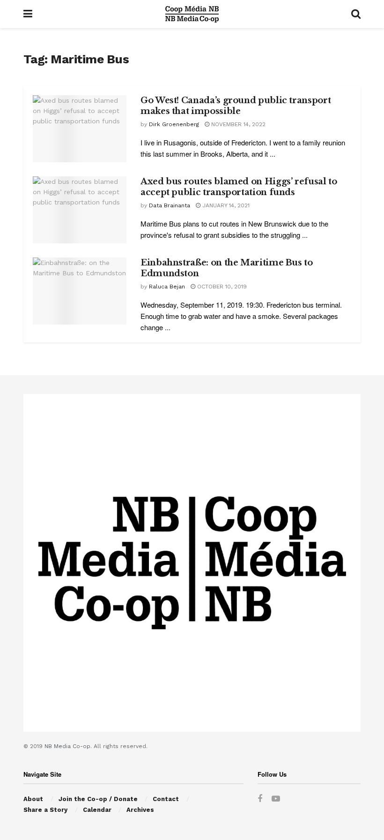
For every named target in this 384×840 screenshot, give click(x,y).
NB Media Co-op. (69, 746)
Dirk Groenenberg (174, 124)
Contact (166, 798)
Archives (140, 809)
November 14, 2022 (237, 124)
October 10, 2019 (221, 286)
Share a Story (45, 809)
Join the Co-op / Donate (98, 798)
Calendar (97, 809)
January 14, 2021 (225, 205)
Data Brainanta (169, 205)
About (33, 798)
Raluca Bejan (167, 286)
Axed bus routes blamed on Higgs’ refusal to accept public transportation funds (238, 186)
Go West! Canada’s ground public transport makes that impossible (235, 105)
